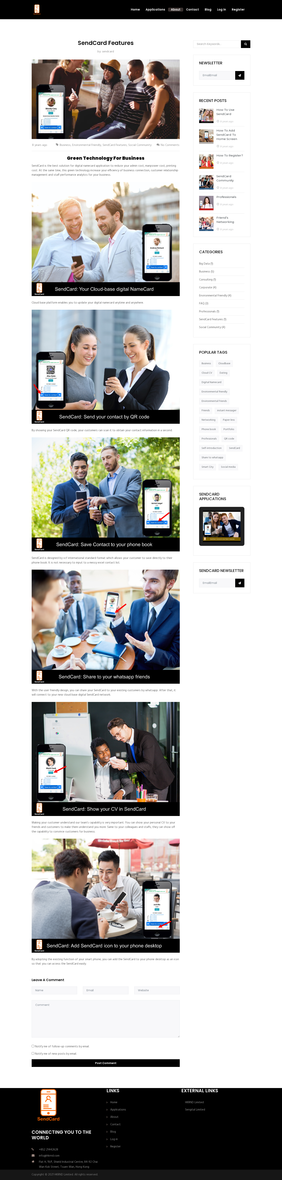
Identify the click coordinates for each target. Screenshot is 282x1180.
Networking (208, 420)
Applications (155, 10)
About (175, 10)
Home (135, 10)
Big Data (204, 263)
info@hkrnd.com (49, 1156)
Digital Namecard (211, 382)
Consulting (206, 279)
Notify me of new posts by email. (56, 1054)
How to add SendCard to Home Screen (226, 135)
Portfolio (228, 429)
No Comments (170, 145)
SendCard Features (115, 145)
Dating (223, 373)
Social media (228, 467)
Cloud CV (207, 373)
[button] (212, 531)
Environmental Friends (214, 401)
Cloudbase (224, 363)
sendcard (108, 51)
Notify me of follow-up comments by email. (62, 1046)
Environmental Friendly (86, 145)
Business (65, 145)
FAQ (201, 303)
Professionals (226, 197)
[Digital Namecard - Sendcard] (37, 9)
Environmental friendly (214, 392)
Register (238, 10)
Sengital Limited (195, 1109)
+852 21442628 (48, 1149)
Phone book (209, 429)
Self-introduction (212, 448)
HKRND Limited (194, 1102)
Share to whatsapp (212, 457)
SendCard (234, 448)
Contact (192, 10)
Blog (208, 10)
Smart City (208, 467)
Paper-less (229, 420)
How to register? (229, 155)
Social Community (140, 145)
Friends (206, 410)
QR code (229, 439)
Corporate (205, 287)
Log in (221, 10)
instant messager (226, 410)
